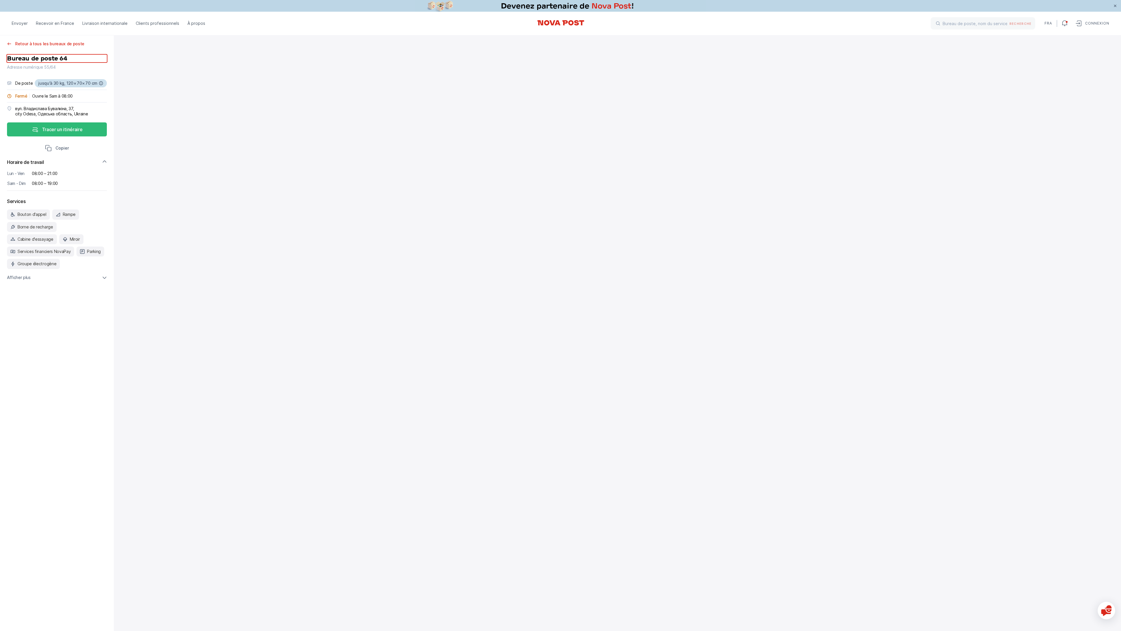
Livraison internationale (105, 23)
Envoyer (20, 23)
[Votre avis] (1106, 610)
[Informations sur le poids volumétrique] (101, 83)
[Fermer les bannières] (1115, 6)
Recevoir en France (55, 23)
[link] (560, 6)
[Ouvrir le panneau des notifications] (1065, 23)
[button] (57, 149)
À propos (196, 23)
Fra (1048, 23)
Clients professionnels (157, 23)
